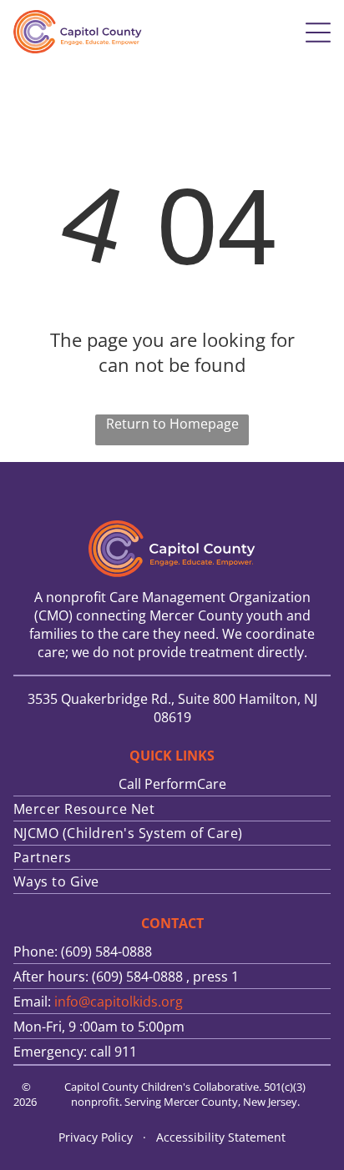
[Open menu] (318, 32)
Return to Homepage (172, 423)
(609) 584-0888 (137, 976)
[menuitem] (172, 809)
